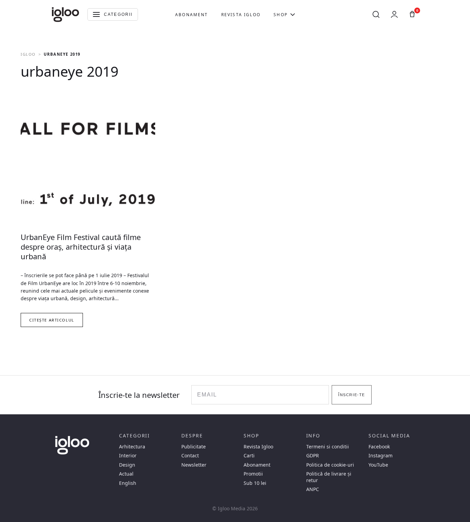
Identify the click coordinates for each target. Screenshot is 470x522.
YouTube (378, 465)
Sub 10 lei (255, 483)
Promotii (253, 474)
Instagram (380, 456)
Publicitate (193, 447)
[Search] (376, 14)
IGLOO (28, 54)
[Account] (394, 14)
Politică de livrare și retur (328, 477)
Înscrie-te (351, 395)
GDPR (312, 456)
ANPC (312, 489)
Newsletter (193, 465)
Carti (249, 456)
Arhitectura (132, 447)
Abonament (191, 15)
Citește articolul (51, 320)
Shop (281, 15)
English (127, 483)
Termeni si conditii (327, 447)
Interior (128, 456)
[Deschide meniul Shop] (292, 14)
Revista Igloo (240, 15)
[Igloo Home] (65, 14)
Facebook (379, 447)
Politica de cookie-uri (330, 465)
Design (127, 465)
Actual (126, 474)
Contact (190, 456)
